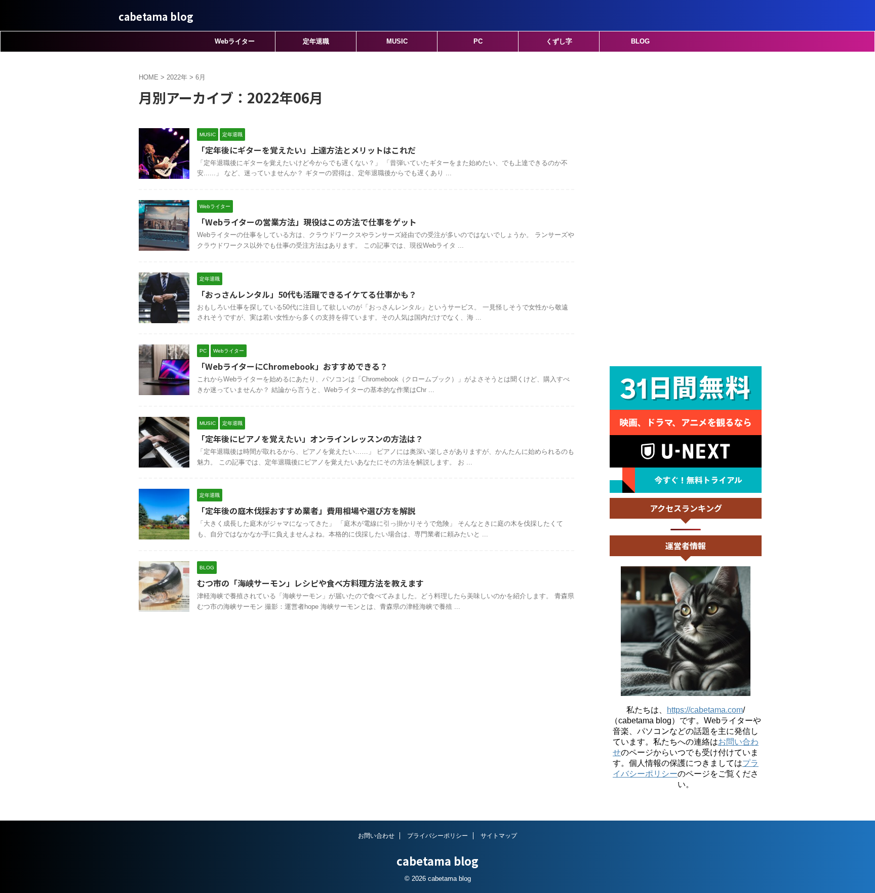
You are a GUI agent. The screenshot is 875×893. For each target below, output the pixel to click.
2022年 (177, 77)
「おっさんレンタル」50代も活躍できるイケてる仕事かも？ (307, 294)
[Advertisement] (686, 209)
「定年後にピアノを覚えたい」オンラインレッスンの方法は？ (310, 439)
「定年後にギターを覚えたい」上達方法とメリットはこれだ (306, 150)
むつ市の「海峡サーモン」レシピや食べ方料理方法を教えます (310, 583)
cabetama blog (155, 16)
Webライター (235, 41)
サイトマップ (499, 835)
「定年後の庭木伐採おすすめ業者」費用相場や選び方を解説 (306, 510)
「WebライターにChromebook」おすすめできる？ (292, 366)
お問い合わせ (376, 835)
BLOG (640, 41)
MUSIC (397, 41)
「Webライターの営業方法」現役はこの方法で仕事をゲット (307, 222)
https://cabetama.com (705, 710)
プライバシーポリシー (437, 835)
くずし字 (559, 41)
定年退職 (316, 41)
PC (478, 41)
